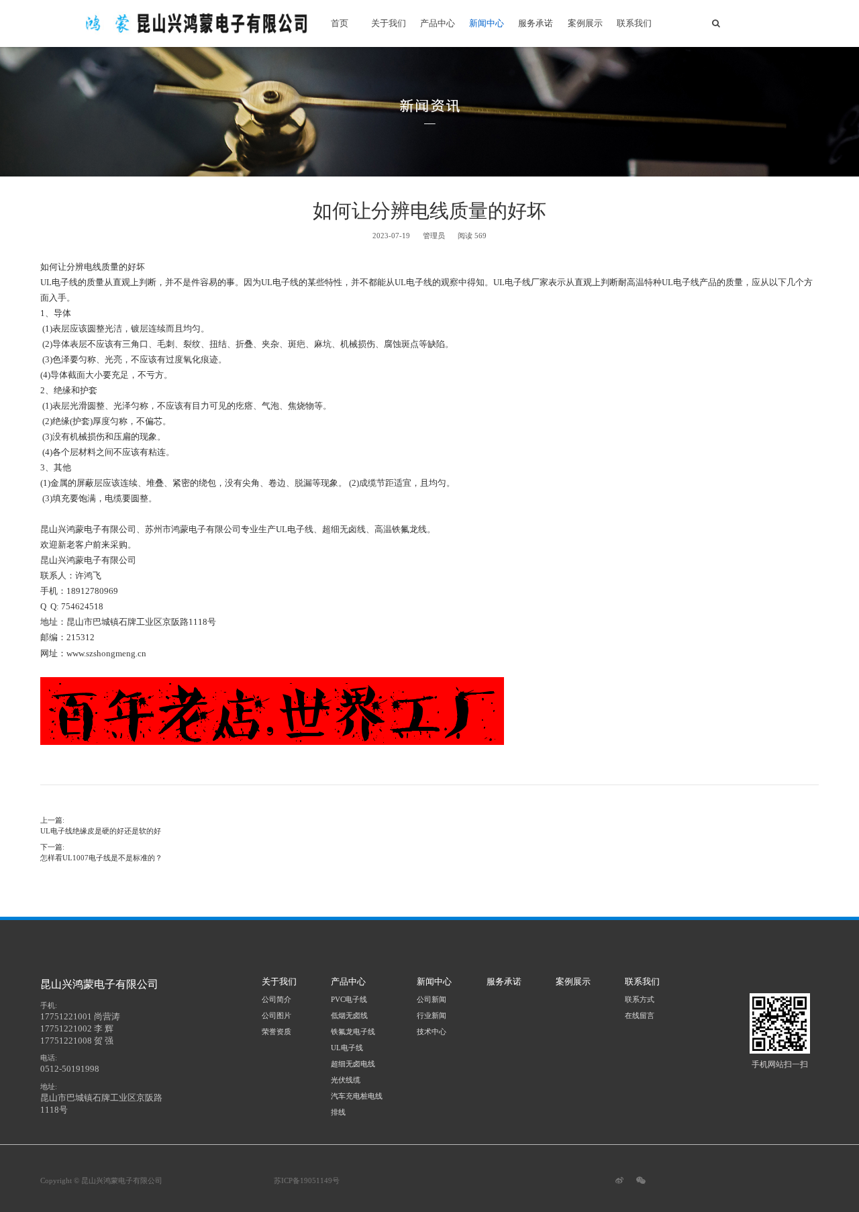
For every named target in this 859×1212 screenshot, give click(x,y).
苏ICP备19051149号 (307, 1180)
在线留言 (639, 1015)
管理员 (434, 236)
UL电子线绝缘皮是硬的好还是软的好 (100, 831)
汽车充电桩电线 (357, 1096)
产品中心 (437, 23)
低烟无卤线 (349, 1015)
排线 (338, 1112)
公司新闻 (431, 999)
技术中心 (431, 1031)
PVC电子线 (349, 999)
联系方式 (639, 999)
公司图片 (276, 1015)
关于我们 (388, 23)
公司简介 (276, 999)
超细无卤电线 (353, 1064)
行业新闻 (431, 1015)
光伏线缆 (345, 1080)
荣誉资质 (276, 1031)
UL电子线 (347, 1048)
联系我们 (634, 23)
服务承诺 (535, 23)
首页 (339, 23)
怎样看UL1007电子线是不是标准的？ (101, 858)
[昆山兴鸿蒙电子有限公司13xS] (200, 23)
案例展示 (585, 23)
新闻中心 (486, 23)
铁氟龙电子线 (353, 1031)
